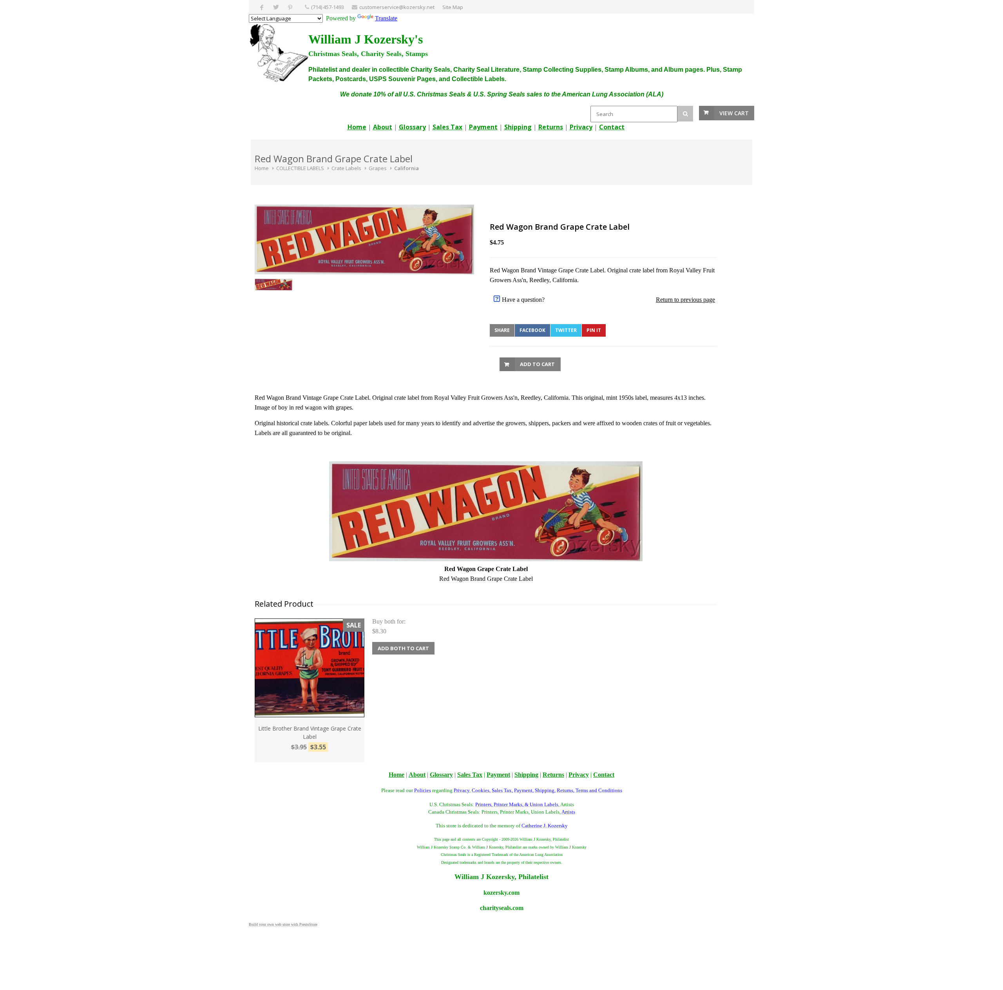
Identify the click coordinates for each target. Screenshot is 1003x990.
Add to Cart (537, 364)
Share (502, 330)
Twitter (566, 330)
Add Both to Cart (403, 648)
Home (262, 168)
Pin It (594, 330)
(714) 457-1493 (327, 7)
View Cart (734, 113)
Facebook (532, 330)
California (406, 168)
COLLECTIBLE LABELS (300, 168)
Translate (386, 18)
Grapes (378, 168)
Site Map (452, 7)
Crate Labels (346, 168)
